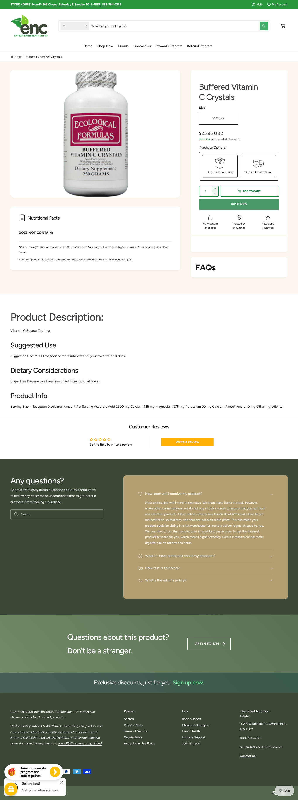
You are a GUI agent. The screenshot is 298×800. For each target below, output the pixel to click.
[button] (283, 25)
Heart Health (191, 731)
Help (260, 4)
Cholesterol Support (196, 725)
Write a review (187, 442)
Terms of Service (135, 731)
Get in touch (207, 644)
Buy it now (239, 204)
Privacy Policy (133, 725)
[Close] (62, 782)
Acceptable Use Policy (139, 743)
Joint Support (191, 743)
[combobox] (179, 25)
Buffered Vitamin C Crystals (44, 56)
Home (18, 56)
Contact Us (248, 756)
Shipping (204, 139)
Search (129, 719)
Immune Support (193, 737)
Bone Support (191, 719)
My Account (280, 4)
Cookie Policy (133, 737)
